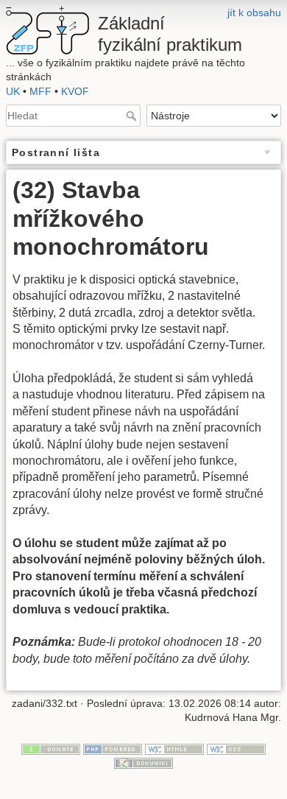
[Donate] (50, 748)
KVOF (75, 91)
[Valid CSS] (236, 748)
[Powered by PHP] (112, 748)
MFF (40, 91)
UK (13, 91)
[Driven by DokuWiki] (143, 763)
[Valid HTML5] (174, 748)
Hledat (133, 115)
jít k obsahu (254, 12)
